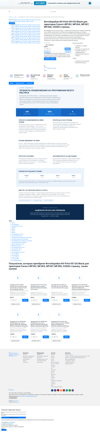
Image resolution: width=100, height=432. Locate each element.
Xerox (52, 379)
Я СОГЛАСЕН (12, 397)
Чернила (53, 383)
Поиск (66, 11)
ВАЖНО (35, 7)
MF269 (13, 232)
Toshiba (53, 377)
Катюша (53, 354)
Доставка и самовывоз (18, 7)
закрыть (4, 430)
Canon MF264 (15, 255)
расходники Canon (17, 249)
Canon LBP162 (15, 253)
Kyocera (53, 365)
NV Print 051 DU (16, 250)
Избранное (47, 51)
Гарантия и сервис (28, 7)
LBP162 (13, 227)
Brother (53, 357)
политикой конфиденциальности (8, 423)
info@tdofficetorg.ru (70, 362)
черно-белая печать (17, 236)
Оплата (10, 7)
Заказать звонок (69, 363)
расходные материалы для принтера (21, 237)
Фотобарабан (15, 224)
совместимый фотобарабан (19, 242)
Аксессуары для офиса (56, 386)
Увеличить (12, 23)
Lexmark (53, 366)
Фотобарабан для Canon (18, 247)
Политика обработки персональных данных (63, 7)
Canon (15, 17)
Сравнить (68, 51)
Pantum (53, 371)
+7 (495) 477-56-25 (70, 360)
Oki (52, 368)
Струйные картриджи (56, 380)
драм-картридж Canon (18, 244)
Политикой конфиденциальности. (28, 396)
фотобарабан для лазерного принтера (22, 240)
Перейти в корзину (50, 58)
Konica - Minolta (55, 363)
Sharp (52, 376)
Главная (10, 17)
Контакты (47, 7)
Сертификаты (41, 7)
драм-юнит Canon (16, 245)
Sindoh (52, 356)
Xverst (18, 402)
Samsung (53, 374)
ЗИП (52, 385)
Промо (51, 7)
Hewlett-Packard (55, 362)
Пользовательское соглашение (81, 7)
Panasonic (53, 369)
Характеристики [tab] (20, 83)
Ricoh (52, 373)
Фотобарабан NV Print (17, 234)
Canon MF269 (15, 258)
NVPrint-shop (15, 400)
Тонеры (53, 382)
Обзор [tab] (11, 83)
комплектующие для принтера (20, 239)
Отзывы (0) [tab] (30, 83)
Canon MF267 (15, 257)
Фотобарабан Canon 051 (18, 252)
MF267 (13, 231)
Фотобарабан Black (17, 260)
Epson (52, 360)
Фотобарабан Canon (17, 226)
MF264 (13, 229)
